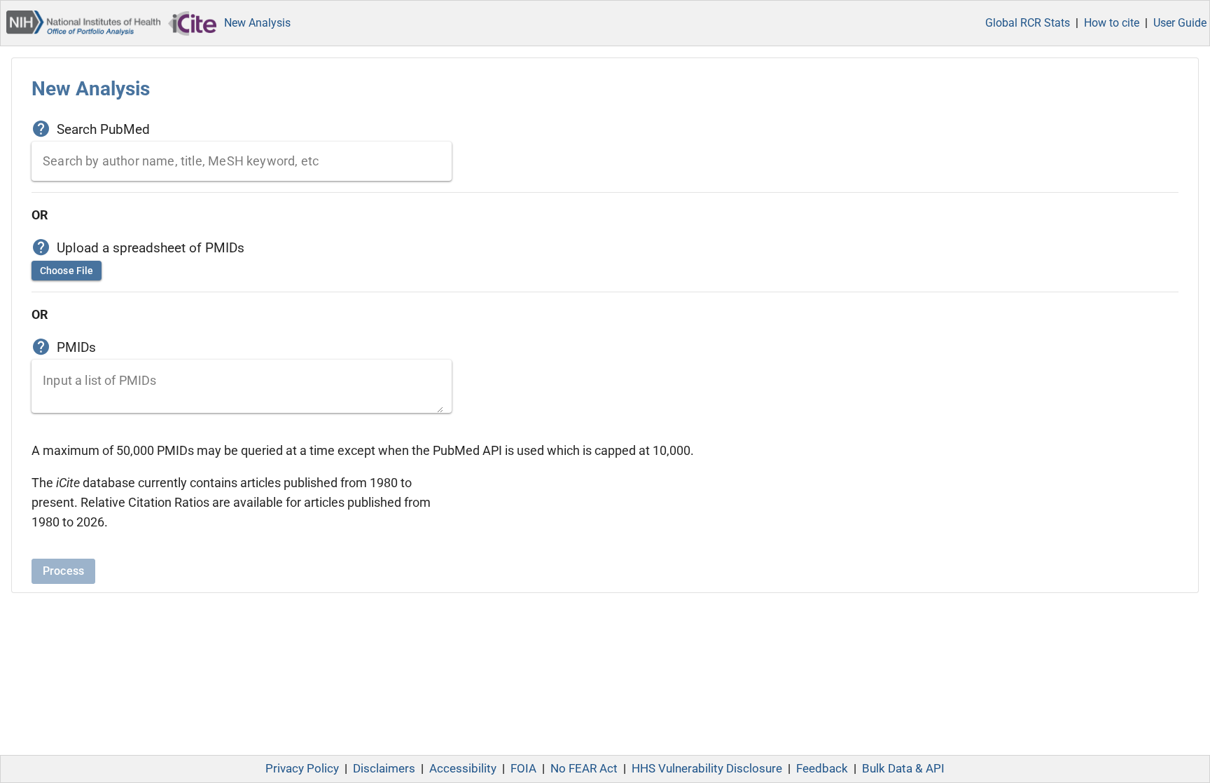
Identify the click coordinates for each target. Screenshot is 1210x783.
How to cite (1111, 22)
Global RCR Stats (1027, 22)
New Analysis (257, 22)
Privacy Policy (302, 768)
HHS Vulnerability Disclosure (707, 768)
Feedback (822, 768)
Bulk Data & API (903, 768)
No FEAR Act (584, 768)
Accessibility (462, 768)
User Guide (1179, 22)
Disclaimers (384, 768)
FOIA (523, 768)
